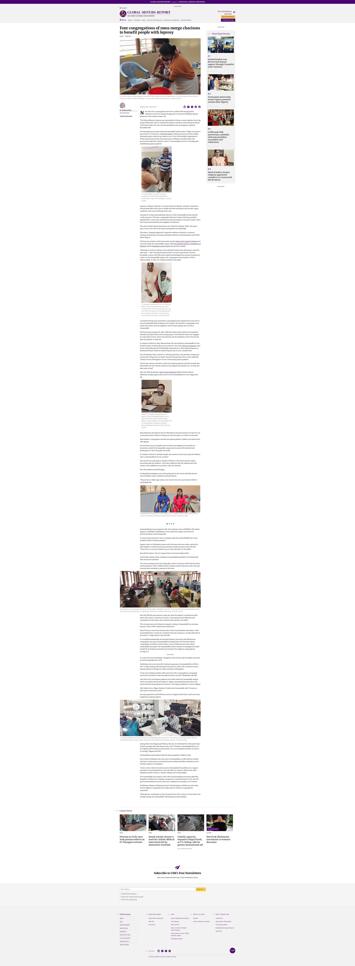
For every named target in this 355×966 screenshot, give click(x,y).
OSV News (189, 848)
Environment (125, 925)
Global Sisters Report (232, 950)
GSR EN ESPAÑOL (228, 17)
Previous (137, 505)
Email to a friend (196, 107)
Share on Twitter (192, 107)
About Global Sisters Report (180, 918)
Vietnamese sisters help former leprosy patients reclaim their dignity (219, 99)
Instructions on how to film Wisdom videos (180, 934)
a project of (177, 2)
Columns (137, 20)
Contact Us (219, 918)
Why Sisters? (175, 924)
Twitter (162, 951)
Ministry (128, 36)
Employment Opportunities (225, 928)
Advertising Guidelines (154, 956)
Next (203, 505)
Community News (221, 924)
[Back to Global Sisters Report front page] (145, 13)
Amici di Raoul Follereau (168, 372)
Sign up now (228, 14)
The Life (151, 921)
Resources (152, 924)
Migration (124, 928)
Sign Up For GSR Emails (223, 921)
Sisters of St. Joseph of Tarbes (186, 241)
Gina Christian (182, 848)
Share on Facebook (188, 107)
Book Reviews (213, 829)
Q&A (121, 922)
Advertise (219, 931)
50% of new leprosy (189, 346)
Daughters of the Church (161, 246)
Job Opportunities (177, 939)
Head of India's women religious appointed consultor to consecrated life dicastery (220, 176)
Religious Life (125, 935)
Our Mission (175, 921)
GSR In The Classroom (156, 918)
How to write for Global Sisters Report (178, 929)
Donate (195, 918)
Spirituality (124, 941)
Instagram (170, 951)
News (130, 20)
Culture (208, 833)
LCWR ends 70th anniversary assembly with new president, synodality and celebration (218, 137)
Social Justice (125, 938)
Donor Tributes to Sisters (201, 921)
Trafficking (124, 945)
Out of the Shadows (154, 20)
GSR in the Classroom (171, 20)
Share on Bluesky (185, 107)
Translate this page (228, 20)
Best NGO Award (166, 134)
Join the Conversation (126, 116)
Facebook (166, 951)
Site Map (174, 956)
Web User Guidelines (166, 956)
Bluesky (158, 951)
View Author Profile (124, 112)
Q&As (143, 20)
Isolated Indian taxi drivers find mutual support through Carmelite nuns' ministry (221, 63)
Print (199, 107)
